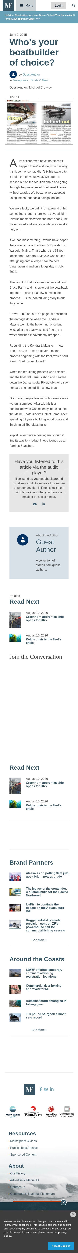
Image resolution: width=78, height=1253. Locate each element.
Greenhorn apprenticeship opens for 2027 (45, 618)
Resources (22, 1133)
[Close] (73, 1214)
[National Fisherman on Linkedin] (51, 1089)
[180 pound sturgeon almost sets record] (15, 1017)
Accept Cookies (61, 1246)
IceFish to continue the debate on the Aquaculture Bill (45, 908)
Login (58, 5)
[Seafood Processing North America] (67, 1111)
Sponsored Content (23, 1154)
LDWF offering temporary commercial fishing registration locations (44, 973)
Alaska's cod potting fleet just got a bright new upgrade (47, 875)
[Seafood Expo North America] (51, 1111)
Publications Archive (24, 1147)
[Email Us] (35, 504)
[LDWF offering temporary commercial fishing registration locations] (15, 973)
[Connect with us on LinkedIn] (43, 504)
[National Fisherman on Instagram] (46, 1089)
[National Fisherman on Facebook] (41, 1089)
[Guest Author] (13, 74)
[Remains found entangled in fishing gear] (15, 1003)
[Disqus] (39, 710)
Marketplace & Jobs (23, 1141)
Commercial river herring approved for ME (44, 987)
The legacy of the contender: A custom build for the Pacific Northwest (47, 892)
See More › (39, 940)
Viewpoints (20, 80)
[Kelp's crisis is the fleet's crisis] (15, 638)
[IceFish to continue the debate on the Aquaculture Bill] (15, 908)
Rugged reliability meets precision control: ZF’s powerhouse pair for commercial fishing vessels (45, 925)
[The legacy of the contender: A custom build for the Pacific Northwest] (15, 892)
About (16, 1166)
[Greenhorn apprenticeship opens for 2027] (15, 620)
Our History (17, 1173)
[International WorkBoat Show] (34, 1112)
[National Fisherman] (8, 5)
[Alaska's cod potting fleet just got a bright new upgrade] (15, 877)
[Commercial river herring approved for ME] (15, 989)
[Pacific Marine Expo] (13, 1112)
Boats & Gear (40, 80)
